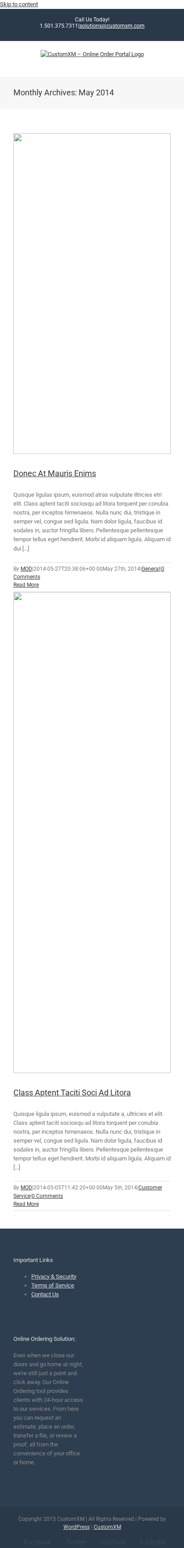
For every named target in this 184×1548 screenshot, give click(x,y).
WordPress (76, 1527)
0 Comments (47, 1196)
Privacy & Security (53, 1276)
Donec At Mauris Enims (54, 473)
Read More (26, 585)
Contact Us (45, 1294)
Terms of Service (52, 1285)
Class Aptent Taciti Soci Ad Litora (72, 1092)
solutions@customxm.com (112, 26)
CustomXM (107, 1527)
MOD (26, 569)
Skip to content (19, 4)
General (151, 569)
